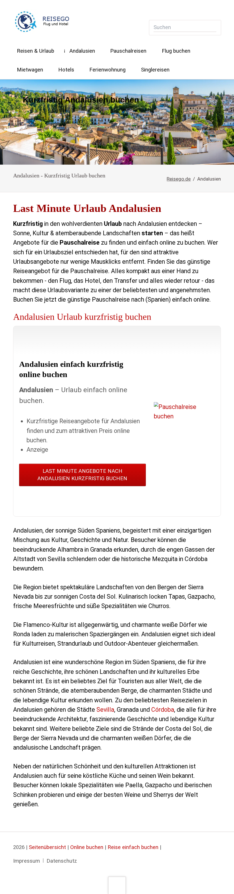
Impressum (26, 861)
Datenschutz (62, 861)
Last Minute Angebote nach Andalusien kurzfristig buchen (82, 475)
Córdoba (162, 709)
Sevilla (105, 709)
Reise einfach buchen (133, 847)
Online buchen (86, 847)
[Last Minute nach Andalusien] (117, 122)
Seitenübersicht (47, 847)
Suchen (212, 27)
